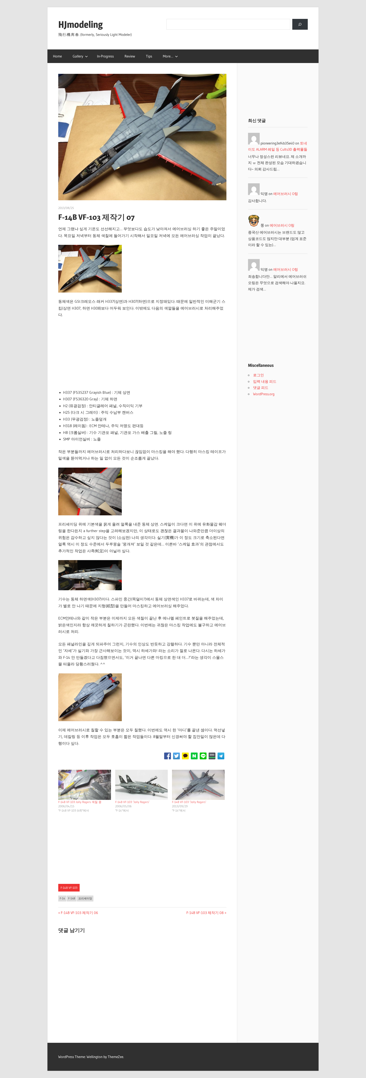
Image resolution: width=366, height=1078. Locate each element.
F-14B (71, 898)
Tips (149, 56)
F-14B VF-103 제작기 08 (205, 912)
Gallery (78, 56)
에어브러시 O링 (285, 193)
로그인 (258, 375)
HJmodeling (80, 24)
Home (57, 56)
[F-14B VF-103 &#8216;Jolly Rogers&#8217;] (141, 785)
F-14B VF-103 (69, 888)
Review (130, 56)
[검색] (300, 24)
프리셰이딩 (85, 898)
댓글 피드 (260, 387)
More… (168, 56)
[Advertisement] (142, 354)
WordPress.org (263, 394)
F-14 (62, 898)
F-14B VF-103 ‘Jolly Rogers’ (132, 802)
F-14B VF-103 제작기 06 (79, 912)
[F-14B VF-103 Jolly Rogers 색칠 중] (84, 785)
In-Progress (105, 56)
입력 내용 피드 (264, 381)
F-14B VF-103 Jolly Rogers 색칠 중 (79, 802)
